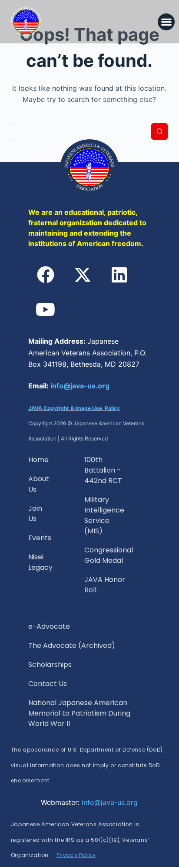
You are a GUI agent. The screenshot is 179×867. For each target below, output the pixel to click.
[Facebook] (45, 274)
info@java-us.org (79, 385)
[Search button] (159, 131)
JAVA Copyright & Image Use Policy (74, 408)
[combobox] (81, 131)
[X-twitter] (82, 274)
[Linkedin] (119, 274)
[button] (166, 21)
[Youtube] (45, 309)
